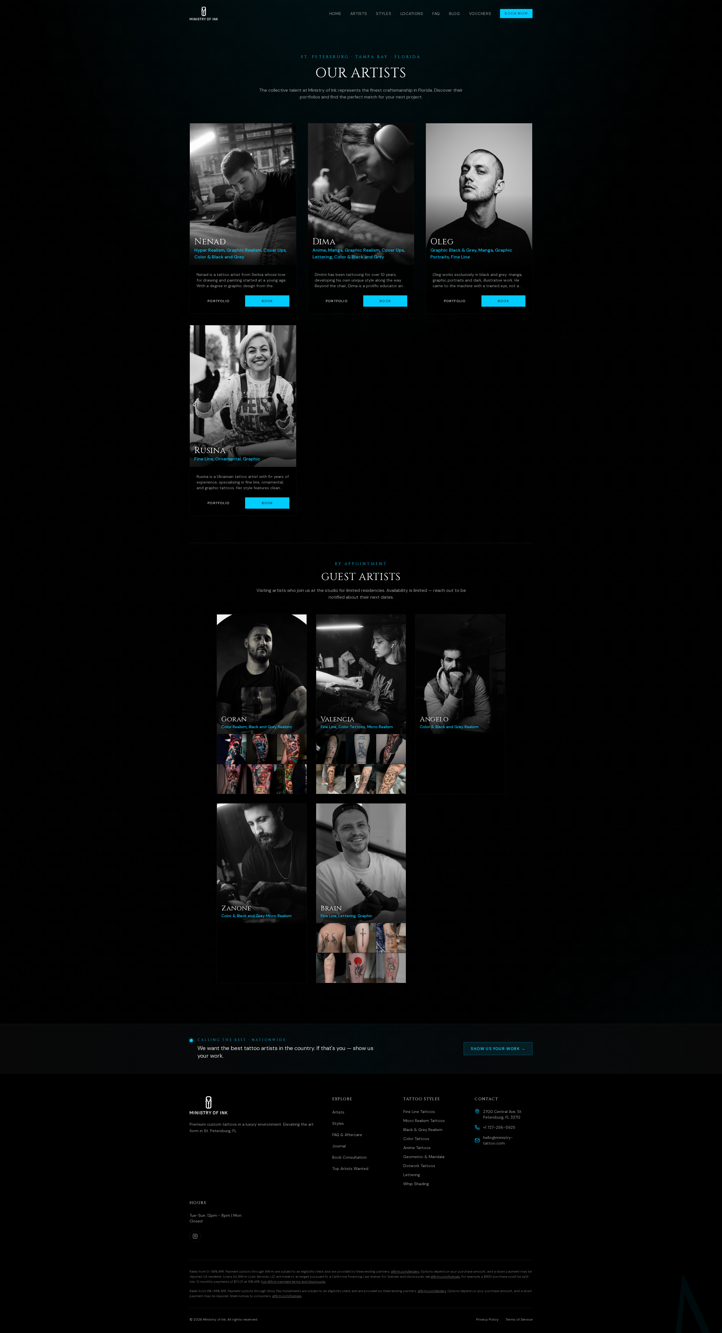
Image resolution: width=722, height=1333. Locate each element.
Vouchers (480, 13)
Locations (411, 13)
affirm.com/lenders (405, 1271)
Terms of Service (518, 1319)
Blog (454, 13)
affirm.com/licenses (445, 1277)
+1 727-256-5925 (499, 1127)
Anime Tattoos (417, 1147)
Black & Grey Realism (423, 1129)
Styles (383, 13)
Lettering (411, 1174)
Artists (358, 13)
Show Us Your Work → (498, 1048)
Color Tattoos (416, 1138)
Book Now (516, 13)
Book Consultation (349, 1157)
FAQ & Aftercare (347, 1134)
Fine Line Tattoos (419, 1111)
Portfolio (219, 301)
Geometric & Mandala (423, 1156)
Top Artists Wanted (350, 1168)
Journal (339, 1145)
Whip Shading (416, 1183)
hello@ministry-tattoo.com (498, 1140)
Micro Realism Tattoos (424, 1120)
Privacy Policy (487, 1319)
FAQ (436, 13)
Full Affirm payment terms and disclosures (293, 1282)
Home (335, 13)
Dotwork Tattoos (419, 1165)
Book (267, 301)
